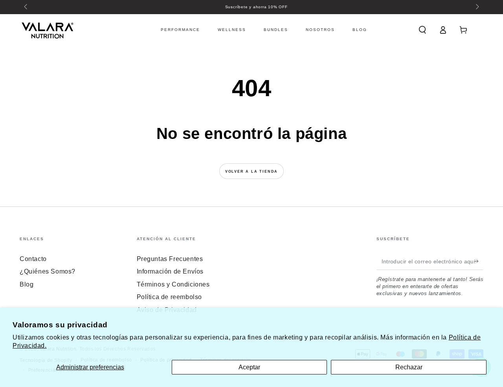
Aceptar (249, 367)
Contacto (33, 259)
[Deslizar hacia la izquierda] (26, 7)
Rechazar (408, 367)
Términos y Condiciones (173, 284)
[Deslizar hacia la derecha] (476, 7)
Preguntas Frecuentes (170, 259)
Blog (26, 284)
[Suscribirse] (478, 261)
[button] (422, 29)
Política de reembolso (169, 297)
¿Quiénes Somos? (47, 271)
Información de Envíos (170, 271)
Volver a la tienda (251, 171)
